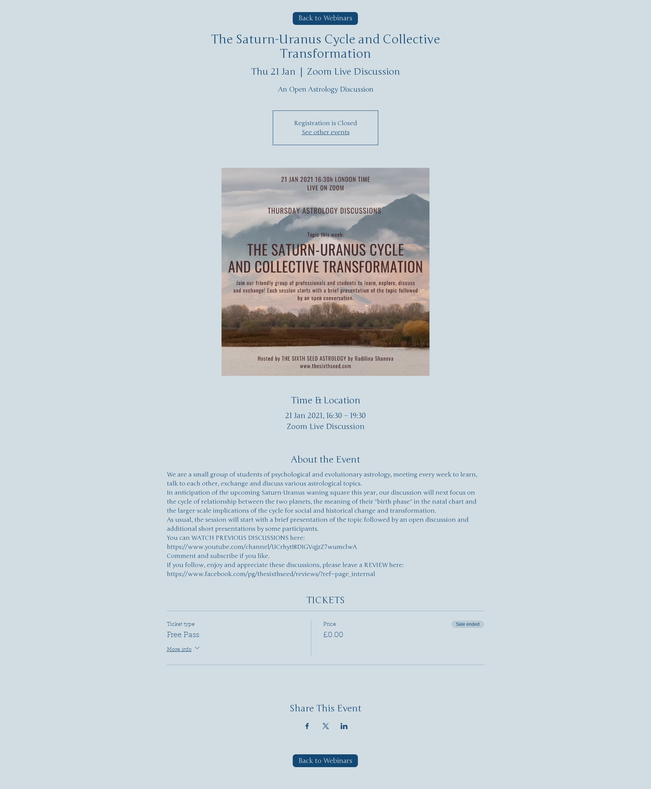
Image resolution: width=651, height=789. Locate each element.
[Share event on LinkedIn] (344, 726)
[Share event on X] (325, 726)
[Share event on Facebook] (307, 726)
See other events (326, 132)
